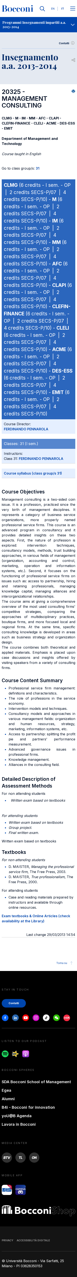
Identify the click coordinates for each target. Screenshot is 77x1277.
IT (62, 8)
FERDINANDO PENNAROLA (26, 429)
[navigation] (38, 24)
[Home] (17, 8)
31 (37, 168)
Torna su (61, 963)
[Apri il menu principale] (72, 9)
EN (53, 8)
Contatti (64, 43)
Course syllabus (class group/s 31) (33, 473)
